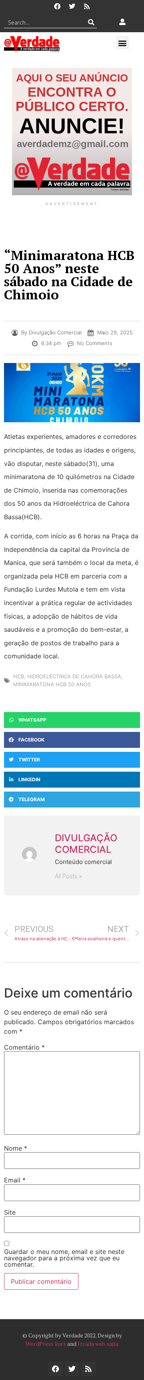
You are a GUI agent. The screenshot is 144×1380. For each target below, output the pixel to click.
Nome (15, 1148)
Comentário (24, 1047)
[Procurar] (91, 22)
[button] (122, 42)
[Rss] (86, 6)
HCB (18, 676)
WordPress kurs (46, 1343)
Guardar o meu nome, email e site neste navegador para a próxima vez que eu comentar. (64, 1257)
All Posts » (68, 876)
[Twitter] (72, 6)
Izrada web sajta (98, 1343)
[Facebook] (57, 6)
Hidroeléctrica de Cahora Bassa (74, 676)
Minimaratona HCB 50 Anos (52, 684)
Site (10, 1212)
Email (15, 1180)
